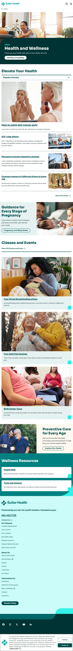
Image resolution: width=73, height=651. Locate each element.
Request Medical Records (10, 544)
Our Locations (6, 533)
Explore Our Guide (53, 448)
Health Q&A (9, 469)
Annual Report (8, 559)
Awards (4, 563)
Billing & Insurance (8, 540)
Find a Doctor (6, 530)
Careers (4, 566)
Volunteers (5, 596)
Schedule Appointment (9, 526)
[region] (36, 642)
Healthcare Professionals (10, 585)
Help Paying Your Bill (8, 547)
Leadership (5, 570)
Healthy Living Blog (15, 58)
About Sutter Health (8, 555)
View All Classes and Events (12, 248)
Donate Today (10, 603)
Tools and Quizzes (13, 483)
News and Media (9, 588)
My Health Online (7, 537)
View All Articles (61, 196)
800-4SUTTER (9, 515)
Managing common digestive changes (20, 157)
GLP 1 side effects (10, 136)
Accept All (65, 645)
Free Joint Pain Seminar (15, 354)
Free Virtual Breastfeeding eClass (20, 299)
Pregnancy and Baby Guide (16, 230)
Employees (5, 581)
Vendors (4, 592)
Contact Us (6, 520)
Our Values (5, 573)
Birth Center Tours (13, 409)
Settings (65, 640)
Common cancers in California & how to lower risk (24, 177)
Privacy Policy (16, 648)
